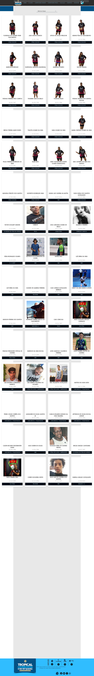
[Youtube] (64, 673)
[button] (40, 2)
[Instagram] (67, 673)
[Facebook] (61, 673)
